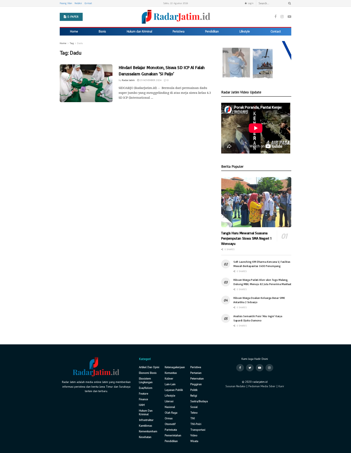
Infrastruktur (146, 420)
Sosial (194, 407)
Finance (143, 399)
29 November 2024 (150, 80)
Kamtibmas (145, 425)
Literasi (169, 401)
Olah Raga (171, 412)
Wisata (194, 441)
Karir (281, 386)
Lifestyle (244, 31)
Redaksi (78, 3)
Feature (143, 393)
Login (250, 3)
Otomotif (170, 424)
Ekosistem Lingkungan (146, 380)
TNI (192, 418)
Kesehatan (145, 437)
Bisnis (102, 31)
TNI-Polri (195, 424)
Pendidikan (212, 31)
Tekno (194, 412)
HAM (142, 405)
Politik (193, 390)
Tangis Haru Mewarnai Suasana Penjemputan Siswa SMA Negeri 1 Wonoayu (246, 238)
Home (74, 31)
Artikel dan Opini (149, 367)
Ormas (169, 418)
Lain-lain (170, 384)
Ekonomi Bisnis (148, 373)
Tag (72, 43)
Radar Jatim (128, 80)
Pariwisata (171, 429)
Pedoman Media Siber (261, 386)
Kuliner (169, 378)
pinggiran (196, 384)
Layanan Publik (174, 390)
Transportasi (197, 429)
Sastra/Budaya (199, 401)
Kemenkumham (148, 431)
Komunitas (171, 373)
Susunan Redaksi (235, 386)
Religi (193, 395)
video (193, 435)
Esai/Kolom (145, 388)
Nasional (170, 407)
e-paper (73, 16)
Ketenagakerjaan (175, 367)
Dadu (80, 43)
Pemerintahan (173, 435)
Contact (88, 3)
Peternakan (197, 378)
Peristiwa (178, 31)
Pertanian (196, 373)
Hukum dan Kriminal (139, 31)
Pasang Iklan (66, 3)
